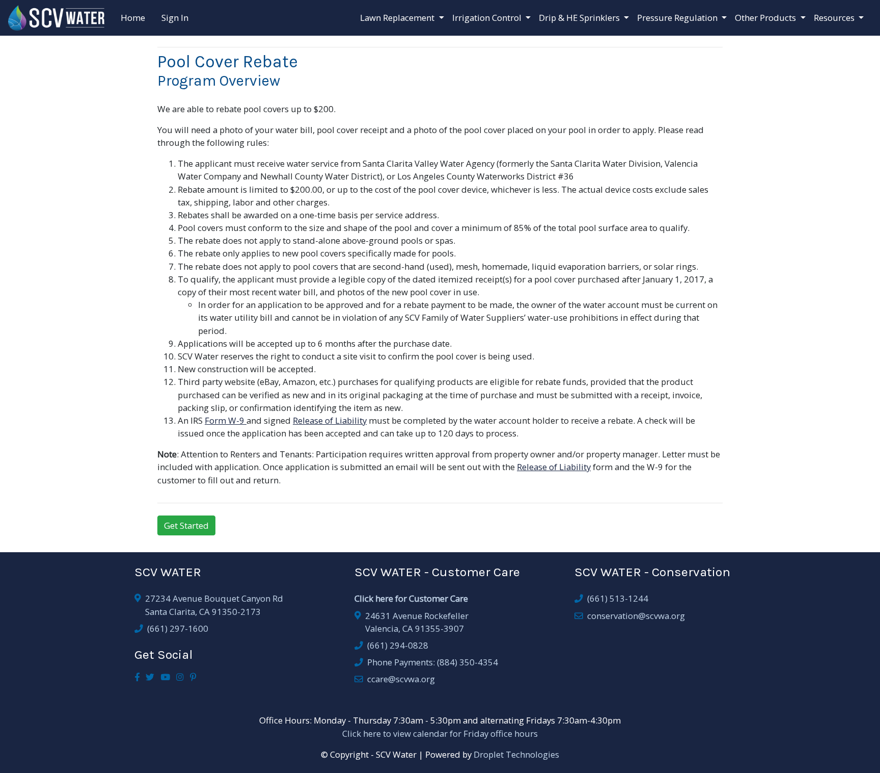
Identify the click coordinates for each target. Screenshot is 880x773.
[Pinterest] (193, 677)
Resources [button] (835, 17)
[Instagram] (180, 677)
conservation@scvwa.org (636, 616)
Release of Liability (330, 420)
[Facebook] (137, 677)
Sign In (174, 17)
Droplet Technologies (516, 754)
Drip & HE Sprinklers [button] (580, 17)
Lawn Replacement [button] (398, 17)
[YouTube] (165, 677)
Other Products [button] (766, 17)
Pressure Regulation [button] (678, 17)
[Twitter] (150, 677)
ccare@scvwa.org (401, 679)
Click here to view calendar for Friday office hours (440, 733)
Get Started (186, 525)
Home (133, 17)
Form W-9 (225, 420)
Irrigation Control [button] (488, 17)
